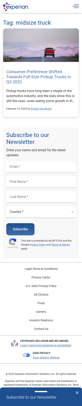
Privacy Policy (38, 244)
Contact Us (41, 328)
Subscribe (20, 229)
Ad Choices (41, 294)
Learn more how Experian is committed (45, 345)
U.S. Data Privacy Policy (41, 286)
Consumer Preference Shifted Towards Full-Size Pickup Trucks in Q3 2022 (38, 76)
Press (41, 303)
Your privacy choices (46, 357)
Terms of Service (60, 244)
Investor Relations (41, 320)
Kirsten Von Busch (41, 108)
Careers (41, 311)
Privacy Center (41, 277)
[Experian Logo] (16, 6)
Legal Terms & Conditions (41, 268)
